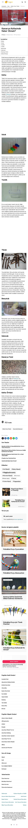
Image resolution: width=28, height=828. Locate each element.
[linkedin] (8, 438)
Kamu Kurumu (5, 784)
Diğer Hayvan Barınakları (7, 805)
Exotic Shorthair (6, 691)
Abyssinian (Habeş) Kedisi (8, 682)
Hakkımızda (4, 793)
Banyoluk (3, 48)
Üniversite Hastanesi (7, 787)
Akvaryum (4, 763)
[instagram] (17, 825)
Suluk (2, 43)
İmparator (17, 481)
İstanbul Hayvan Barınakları (20, 799)
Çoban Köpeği (7, 481)
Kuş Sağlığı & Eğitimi (7, 766)
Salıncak (3, 50)
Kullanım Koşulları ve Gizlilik (20, 793)
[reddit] (11, 438)
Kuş (8, 6)
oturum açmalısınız (18, 519)
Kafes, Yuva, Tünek (15, 6)
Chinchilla (4, 688)
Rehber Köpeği (6, 478)
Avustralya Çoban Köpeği (8, 741)
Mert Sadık (8, 422)
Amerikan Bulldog (6, 733)
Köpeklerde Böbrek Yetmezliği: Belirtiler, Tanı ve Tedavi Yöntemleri (13, 447)
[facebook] (5, 438)
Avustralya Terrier (6, 738)
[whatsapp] (14, 438)
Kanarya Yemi (4, 52)
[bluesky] (16, 438)
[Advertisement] (14, 118)
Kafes (2, 41)
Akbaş (3, 744)
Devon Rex (4, 705)
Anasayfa (4, 6)
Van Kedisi (4, 702)
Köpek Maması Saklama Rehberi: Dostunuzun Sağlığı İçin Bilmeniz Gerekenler (14, 451)
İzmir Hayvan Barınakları (20, 802)
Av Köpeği (7, 469)
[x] (3, 438)
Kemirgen (4, 769)
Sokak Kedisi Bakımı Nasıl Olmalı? (9, 461)
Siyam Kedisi (5, 696)
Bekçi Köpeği (16, 469)
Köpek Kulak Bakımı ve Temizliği (17, 489)
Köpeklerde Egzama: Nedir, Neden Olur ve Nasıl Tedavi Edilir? (13, 455)
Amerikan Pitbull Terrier (8, 730)
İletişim (24, 805)
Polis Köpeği (17, 475)
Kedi (3, 760)
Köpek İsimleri (5, 799)
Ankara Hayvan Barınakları (8, 802)
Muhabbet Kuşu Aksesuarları (13, 573)
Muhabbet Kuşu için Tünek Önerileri (12, 623)
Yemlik (2, 44)
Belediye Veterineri (7, 781)
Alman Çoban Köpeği (7, 718)
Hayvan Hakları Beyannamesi (8, 796)
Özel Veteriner (5, 778)
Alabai (3, 724)
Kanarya (8, 94)
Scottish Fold (5, 679)
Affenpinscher (5, 721)
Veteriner (16, 378)
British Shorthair (6, 685)
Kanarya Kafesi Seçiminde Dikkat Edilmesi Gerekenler (13, 597)
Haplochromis (9, 472)
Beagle (3, 727)
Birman (3, 708)
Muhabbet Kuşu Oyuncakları (13, 549)
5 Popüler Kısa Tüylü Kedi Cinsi (9, 458)
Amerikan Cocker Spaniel (8, 735)
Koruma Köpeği (8, 475)
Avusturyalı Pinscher (7, 747)
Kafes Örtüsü (4, 53)
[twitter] (11, 825)
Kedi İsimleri (23, 796)
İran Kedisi (4, 694)
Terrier (14, 478)
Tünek (2, 46)
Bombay (4, 699)
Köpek (3, 757)
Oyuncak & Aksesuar (17, 429)
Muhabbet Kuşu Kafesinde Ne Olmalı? (18, 500)
